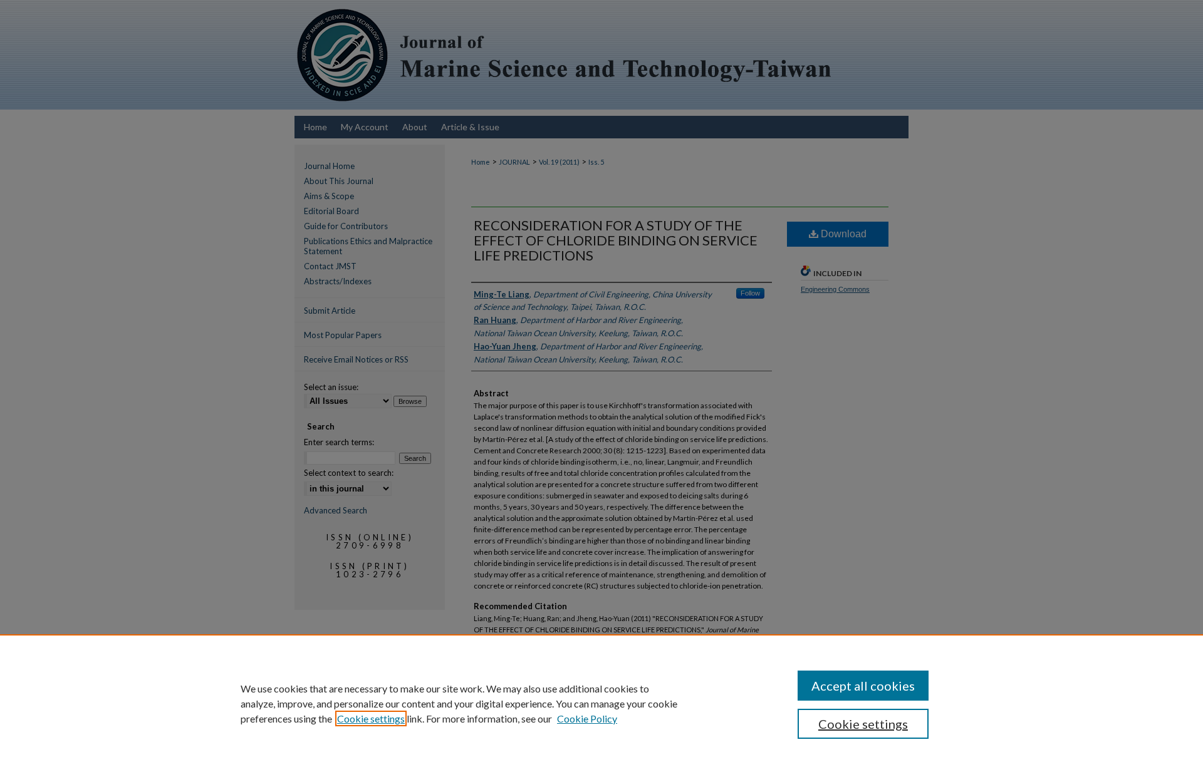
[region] (601, 703)
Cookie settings (371, 718)
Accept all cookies (863, 685)
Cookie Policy (587, 718)
